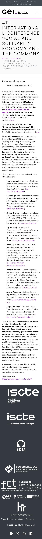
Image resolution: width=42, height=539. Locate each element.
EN (30, 4)
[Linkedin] (31, 534)
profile (9, 191)
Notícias (18, 1)
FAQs (3, 519)
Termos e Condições (15, 519)
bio (27, 189)
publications (19, 191)
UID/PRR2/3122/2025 (30, 491)
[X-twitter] (18, 534)
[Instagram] (24, 534)
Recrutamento (30, 1)
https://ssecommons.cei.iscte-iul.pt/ (17, 379)
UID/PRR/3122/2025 (17, 491)
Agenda (9, 1)
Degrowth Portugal (20, 300)
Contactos (30, 519)
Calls (13, 4)
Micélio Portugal (17, 317)
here (10, 118)
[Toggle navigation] (37, 12)
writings (29, 317)
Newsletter (22, 4)
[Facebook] (11, 534)
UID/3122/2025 (5, 491)
